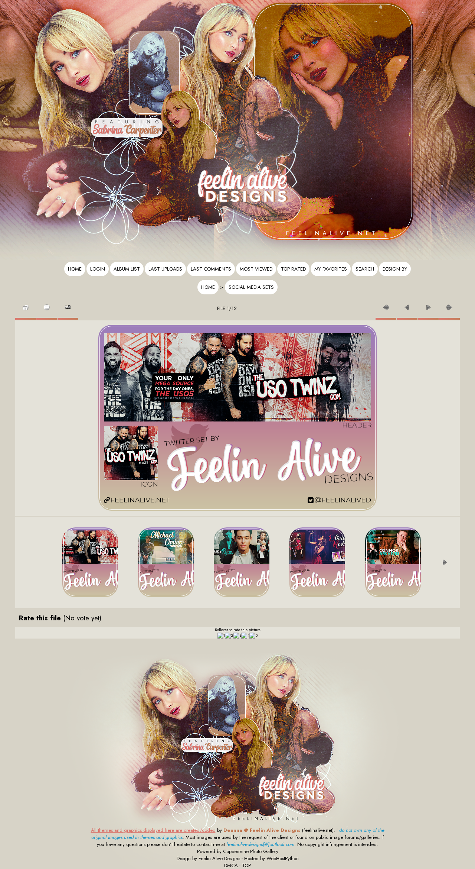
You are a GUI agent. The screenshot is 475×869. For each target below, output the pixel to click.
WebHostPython (282, 858)
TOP (246, 865)
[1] (221, 636)
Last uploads (165, 268)
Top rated (293, 268)
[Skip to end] (449, 305)
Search (365, 268)
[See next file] (428, 305)
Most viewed (256, 268)
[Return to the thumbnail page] (25, 305)
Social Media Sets (251, 287)
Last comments (211, 268)
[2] (229, 636)
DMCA (231, 865)
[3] (237, 636)
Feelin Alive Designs (219, 858)
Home (75, 268)
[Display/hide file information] (46, 305)
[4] (245, 636)
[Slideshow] (68, 305)
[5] (253, 636)
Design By (395, 268)
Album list (127, 268)
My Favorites (330, 268)
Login (97, 268)
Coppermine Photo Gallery (250, 851)
